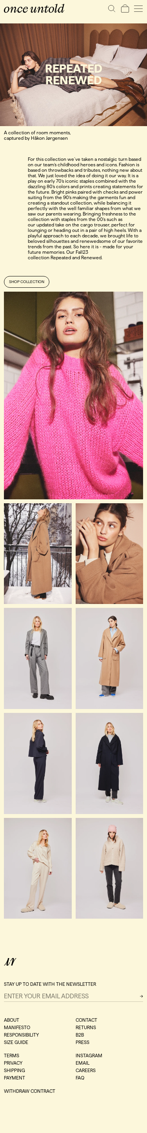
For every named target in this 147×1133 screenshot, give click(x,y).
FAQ (80, 1077)
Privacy (13, 1062)
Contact (86, 1020)
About (11, 1020)
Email (82, 1062)
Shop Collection (26, 282)
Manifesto (17, 1027)
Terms (11, 1055)
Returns (86, 1027)
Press (82, 1042)
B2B (80, 1034)
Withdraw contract (29, 1091)
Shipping (14, 1070)
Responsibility (21, 1034)
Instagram (89, 1055)
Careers (86, 1070)
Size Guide (16, 1042)
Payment (14, 1077)
